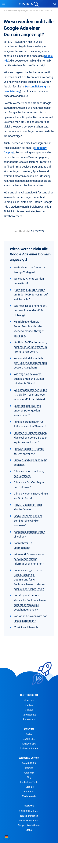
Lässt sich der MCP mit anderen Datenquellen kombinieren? (27, 410)
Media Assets (29, 796)
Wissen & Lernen (29, 757)
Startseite (8, 10)
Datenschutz (29, 714)
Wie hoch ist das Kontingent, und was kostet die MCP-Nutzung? (30, 310)
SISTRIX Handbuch (29, 811)
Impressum (29, 719)
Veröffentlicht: (22, 231)
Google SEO (29, 739)
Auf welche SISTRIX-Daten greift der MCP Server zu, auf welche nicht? (31, 294)
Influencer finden (29, 748)
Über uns (29, 700)
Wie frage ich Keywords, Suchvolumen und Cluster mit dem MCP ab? (29, 378)
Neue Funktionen (29, 815)
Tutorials (29, 786)
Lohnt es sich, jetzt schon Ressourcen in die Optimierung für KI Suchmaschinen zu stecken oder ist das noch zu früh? (30, 580)
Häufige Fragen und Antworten (28, 10)
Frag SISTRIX (29, 763)
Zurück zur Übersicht (26, 627)
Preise (29, 734)
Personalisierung (35, 86)
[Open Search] (54, 4)
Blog (29, 777)
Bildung (29, 710)
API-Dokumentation (29, 820)
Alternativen (29, 791)
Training (29, 768)
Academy (29, 772)
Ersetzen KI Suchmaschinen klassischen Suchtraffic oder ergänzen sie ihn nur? (30, 437)
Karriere (29, 705)
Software (29, 728)
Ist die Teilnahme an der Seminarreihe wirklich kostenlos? (28, 520)
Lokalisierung (12, 91)
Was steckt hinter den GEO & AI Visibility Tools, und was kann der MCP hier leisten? (30, 394)
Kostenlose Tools (29, 782)
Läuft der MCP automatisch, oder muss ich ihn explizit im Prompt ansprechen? (30, 347)
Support (29, 805)
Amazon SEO (29, 743)
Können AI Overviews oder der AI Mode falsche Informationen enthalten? (29, 559)
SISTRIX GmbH (29, 695)
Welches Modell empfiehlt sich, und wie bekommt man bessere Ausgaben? (30, 363)
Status (29, 830)
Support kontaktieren (29, 825)
